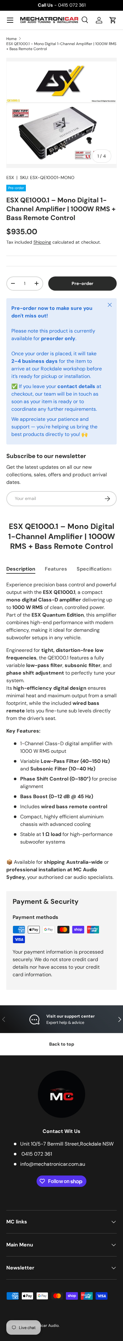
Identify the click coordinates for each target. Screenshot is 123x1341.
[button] (113, 20)
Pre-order (82, 283)
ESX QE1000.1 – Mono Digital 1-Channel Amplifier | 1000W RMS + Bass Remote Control (61, 46)
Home (11, 38)
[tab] (20, 569)
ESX (10, 177)
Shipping (42, 242)
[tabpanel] (61, 731)
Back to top (61, 1044)
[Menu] (10, 20)
